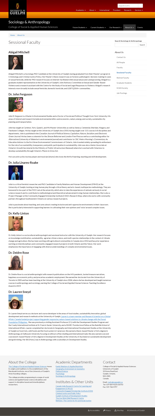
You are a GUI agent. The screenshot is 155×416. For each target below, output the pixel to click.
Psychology (60, 374)
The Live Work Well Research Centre (70, 398)
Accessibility (95, 411)
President (116, 10)
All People (121, 62)
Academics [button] (82, 11)
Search (142, 45)
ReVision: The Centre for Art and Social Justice (73, 401)
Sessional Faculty (127, 73)
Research (128, 11)
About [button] (93, 11)
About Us (21, 35)
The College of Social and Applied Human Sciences (27, 366)
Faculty (120, 67)
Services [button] (140, 11)
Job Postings (122, 93)
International (104, 10)
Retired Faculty (123, 78)
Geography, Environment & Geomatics (70, 369)
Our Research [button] (114, 27)
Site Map (121, 411)
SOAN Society (122, 88)
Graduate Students (124, 83)
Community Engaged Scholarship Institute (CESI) (74, 391)
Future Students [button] (79, 27)
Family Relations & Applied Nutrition (69, 366)
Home (12, 35)
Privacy (109, 411)
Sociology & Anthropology (29, 22)
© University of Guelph (136, 410)
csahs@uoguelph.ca (115, 382)
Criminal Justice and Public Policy (68, 393)
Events (140, 27)
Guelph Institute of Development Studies (71, 396)
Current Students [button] (98, 27)
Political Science (62, 371)
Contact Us (121, 57)
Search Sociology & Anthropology (128, 41)
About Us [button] (129, 27)
